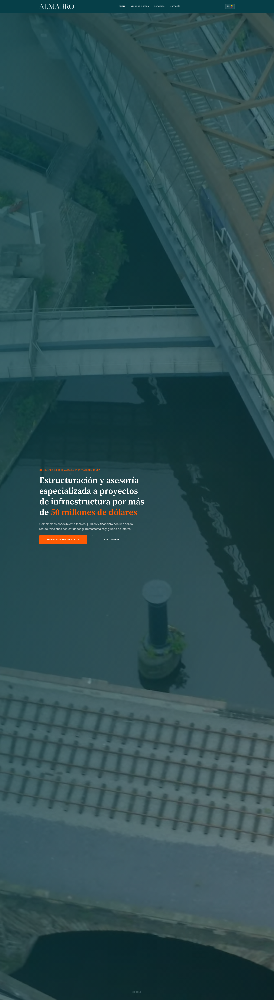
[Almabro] (56, 6)
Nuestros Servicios (61, 539)
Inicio (122, 6)
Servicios (159, 6)
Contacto (175, 6)
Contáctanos (109, 539)
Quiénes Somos (139, 6)
